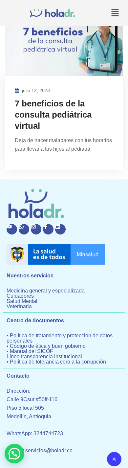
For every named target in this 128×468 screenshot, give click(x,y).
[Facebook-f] (48, 229)
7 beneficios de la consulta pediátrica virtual (53, 115)
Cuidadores (20, 296)
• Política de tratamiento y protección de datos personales (60, 338)
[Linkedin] (60, 229)
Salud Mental (22, 301)
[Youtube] (12, 229)
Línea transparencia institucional (44, 356)
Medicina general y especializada (46, 290)
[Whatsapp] (24, 229)
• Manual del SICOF (30, 351)
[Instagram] (36, 229)
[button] (114, 13)
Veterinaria (19, 306)
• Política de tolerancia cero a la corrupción (56, 362)
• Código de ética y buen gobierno (46, 346)
